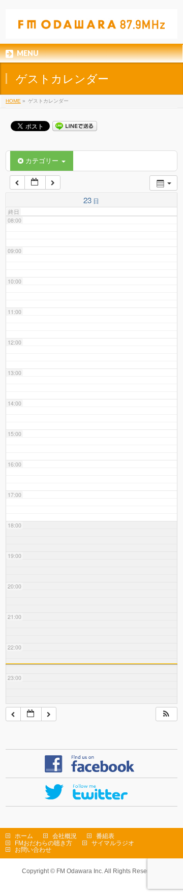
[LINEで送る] (74, 125)
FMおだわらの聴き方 (43, 843)
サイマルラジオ (113, 843)
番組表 (105, 836)
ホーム (24, 836)
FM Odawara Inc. (79, 871)
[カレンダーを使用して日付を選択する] (35, 182)
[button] (166, 714)
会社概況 (64, 836)
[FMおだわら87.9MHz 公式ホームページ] (91, 27)
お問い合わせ (33, 849)
